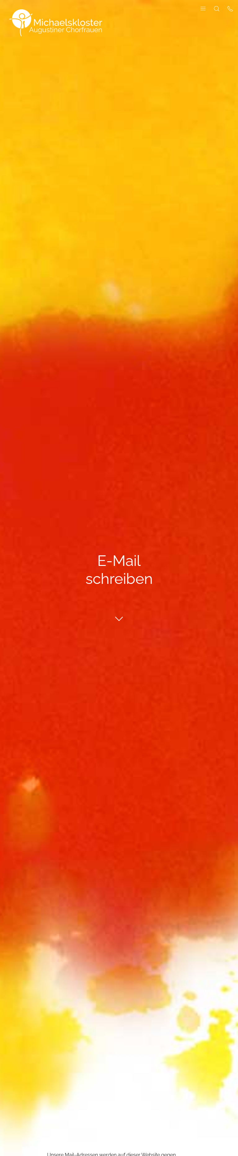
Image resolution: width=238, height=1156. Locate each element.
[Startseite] (55, 22)
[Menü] (203, 8)
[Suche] (217, 8)
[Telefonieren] (230, 8)
